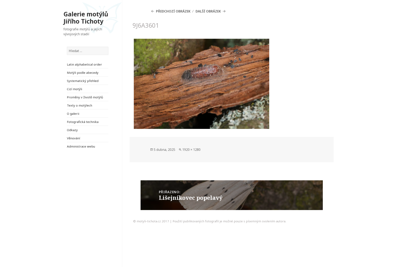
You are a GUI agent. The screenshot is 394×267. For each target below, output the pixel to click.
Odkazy (72, 130)
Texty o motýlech (79, 105)
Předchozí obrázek (173, 11)
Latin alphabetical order (84, 64)
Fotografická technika (82, 122)
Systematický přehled (82, 81)
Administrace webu (81, 146)
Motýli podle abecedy (82, 72)
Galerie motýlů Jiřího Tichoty (85, 18)
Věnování (73, 138)
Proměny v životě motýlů (85, 97)
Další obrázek (208, 11)
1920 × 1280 (191, 149)
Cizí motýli (74, 89)
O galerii (73, 113)
